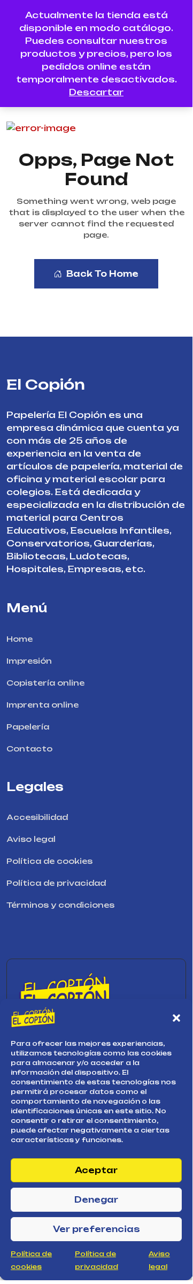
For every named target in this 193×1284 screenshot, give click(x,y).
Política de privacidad (56, 882)
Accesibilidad (37, 817)
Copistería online (45, 682)
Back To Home (102, 274)
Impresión (29, 660)
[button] (176, 1017)
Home (19, 638)
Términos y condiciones (60, 904)
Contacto (29, 748)
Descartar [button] (96, 92)
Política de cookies (49, 860)
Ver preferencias (96, 1229)
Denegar (96, 1200)
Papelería (27, 726)
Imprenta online (42, 704)
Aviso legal (31, 839)
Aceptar (96, 1170)
